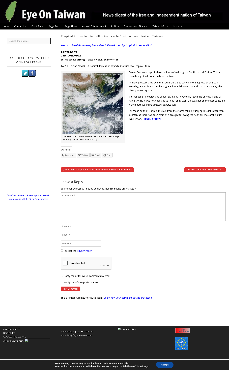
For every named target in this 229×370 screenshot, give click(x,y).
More (176, 26)
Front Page (37, 26)
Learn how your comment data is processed (128, 297)
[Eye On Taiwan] (114, 11)
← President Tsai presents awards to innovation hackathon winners (97, 169)
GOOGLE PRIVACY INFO (14, 336)
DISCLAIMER (9, 332)
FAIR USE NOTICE (11, 329)
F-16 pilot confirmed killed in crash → (205, 169)
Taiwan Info (158, 26)
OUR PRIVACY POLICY (13, 341)
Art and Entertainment (94, 26)
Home (6, 26)
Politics (115, 26)
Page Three (71, 26)
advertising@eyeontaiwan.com (76, 335)
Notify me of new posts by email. (82, 282)
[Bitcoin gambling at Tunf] (37, 341)
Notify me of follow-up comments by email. (87, 276)
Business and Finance (135, 26)
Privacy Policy (84, 250)
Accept (164, 364)
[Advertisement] (29, 139)
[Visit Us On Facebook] (32, 76)
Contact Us (20, 26)
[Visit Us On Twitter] (25, 76)
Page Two (54, 26)
